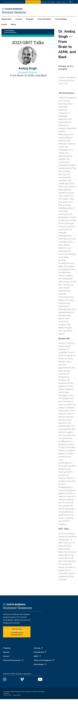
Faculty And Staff (48, 2)
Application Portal (33, 2)
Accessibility (16, 695)
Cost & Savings (61, 19)
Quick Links (61, 2)
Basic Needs (39, 664)
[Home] (14, 13)
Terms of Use (7, 695)
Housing (37, 648)
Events (4, 24)
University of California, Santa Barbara (13, 2)
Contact (6, 656)
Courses (19, 19)
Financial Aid (39, 652)
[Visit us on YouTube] (40, 680)
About (13, 24)
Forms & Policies (44, 19)
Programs (30, 19)
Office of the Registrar (43, 660)
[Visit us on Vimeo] (22, 680)
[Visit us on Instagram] (4, 680)
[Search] (71, 2)
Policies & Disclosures (12, 660)
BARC (36, 656)
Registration (6, 19)
